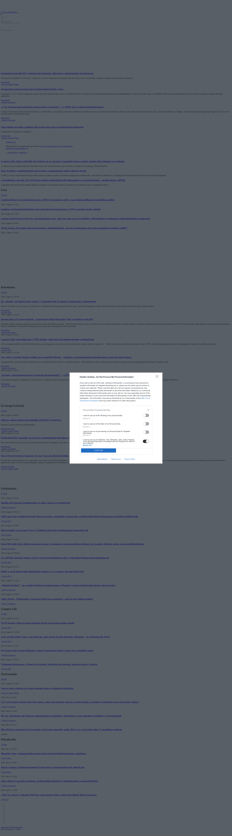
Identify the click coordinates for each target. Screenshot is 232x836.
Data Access (116, 459)
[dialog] (116, 418)
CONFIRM (98, 450)
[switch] (146, 415)
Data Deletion (102, 459)
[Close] (158, 377)
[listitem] (116, 410)
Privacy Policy (129, 459)
